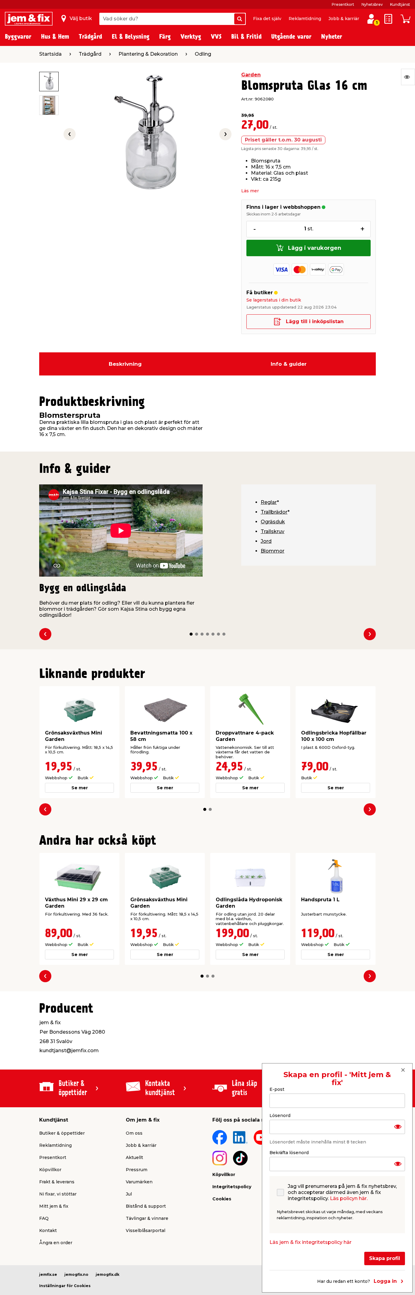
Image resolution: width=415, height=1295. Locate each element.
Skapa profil (384, 1258)
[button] (191, 634)
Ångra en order (55, 1242)
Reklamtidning (305, 18)
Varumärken (139, 1182)
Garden (251, 75)
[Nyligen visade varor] (408, 77)
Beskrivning (125, 364)
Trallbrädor (274, 512)
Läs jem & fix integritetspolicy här (310, 1242)
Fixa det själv (267, 18)
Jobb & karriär (343, 18)
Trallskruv (272, 531)
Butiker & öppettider (62, 1133)
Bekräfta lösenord (289, 1152)
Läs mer (250, 191)
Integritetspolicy (231, 1186)
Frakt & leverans (56, 1182)
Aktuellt (134, 1157)
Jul (129, 1194)
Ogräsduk (273, 522)
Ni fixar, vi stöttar (58, 1194)
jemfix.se (48, 1274)
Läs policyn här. (349, 1198)
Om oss (134, 1133)
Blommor (272, 551)
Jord (266, 541)
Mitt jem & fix (53, 1206)
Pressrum (136, 1169)
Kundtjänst (400, 4)
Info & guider (289, 364)
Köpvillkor (50, 1169)
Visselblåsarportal (145, 1230)
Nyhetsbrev (372, 4)
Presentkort (343, 4)
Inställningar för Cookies (65, 1286)
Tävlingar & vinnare (147, 1218)
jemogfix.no (76, 1274)
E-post (276, 1089)
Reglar (269, 502)
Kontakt (48, 1230)
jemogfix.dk (107, 1274)
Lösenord (279, 1115)
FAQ (44, 1218)
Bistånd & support (146, 1206)
